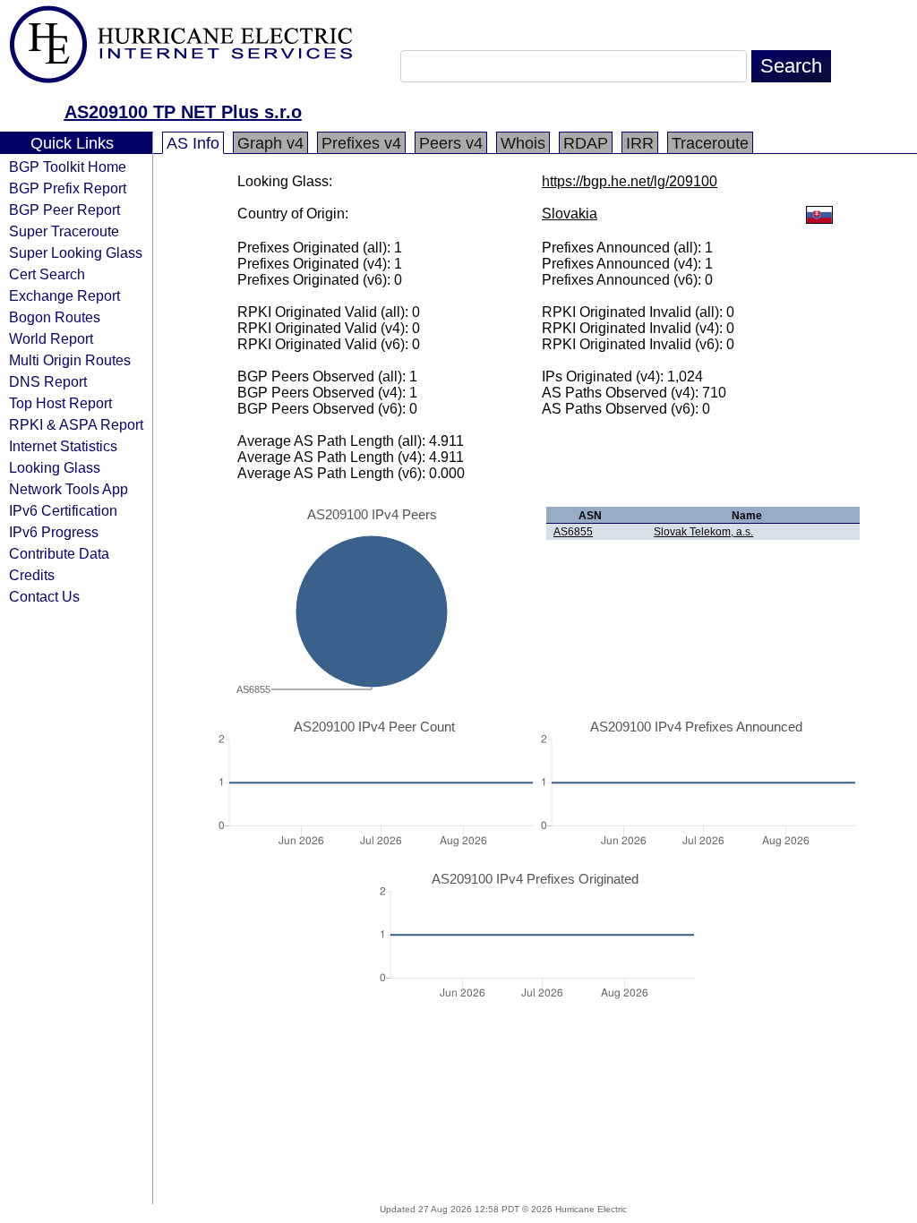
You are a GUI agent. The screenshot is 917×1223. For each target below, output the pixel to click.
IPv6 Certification (63, 510)
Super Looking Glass (75, 252)
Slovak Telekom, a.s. (703, 532)
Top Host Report (60, 403)
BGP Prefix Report (67, 188)
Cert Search (47, 274)
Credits (32, 575)
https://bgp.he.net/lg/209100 (629, 181)
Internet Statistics (63, 446)
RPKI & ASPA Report (76, 424)
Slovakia (569, 213)
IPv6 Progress (54, 532)
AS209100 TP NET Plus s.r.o (183, 112)
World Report (51, 338)
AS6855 (573, 532)
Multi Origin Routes (70, 360)
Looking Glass (54, 467)
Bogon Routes (54, 317)
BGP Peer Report (64, 209)
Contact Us (44, 596)
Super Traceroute (64, 231)
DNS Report (48, 381)
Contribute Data (59, 553)
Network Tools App (68, 489)
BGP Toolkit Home (67, 166)
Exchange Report (64, 295)
